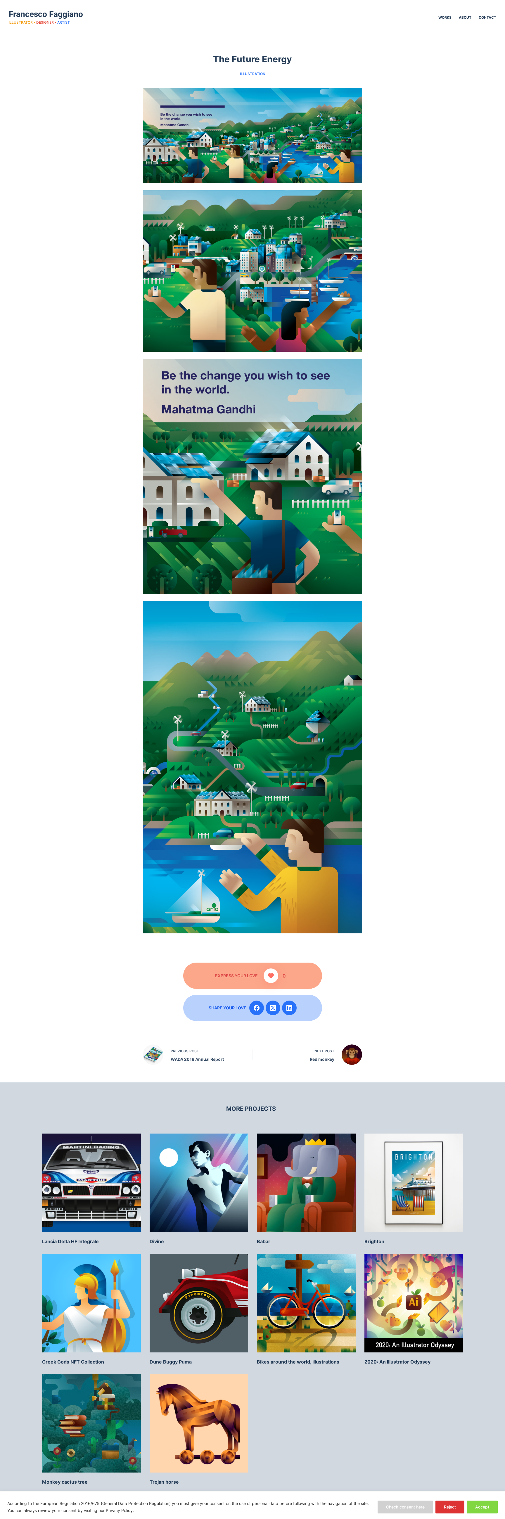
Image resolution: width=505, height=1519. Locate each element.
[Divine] (199, 1183)
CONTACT (487, 17)
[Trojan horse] (199, 1423)
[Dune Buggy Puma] (199, 1303)
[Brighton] (413, 1183)
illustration (252, 74)
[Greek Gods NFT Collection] (91, 1303)
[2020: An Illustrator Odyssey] (413, 1303)
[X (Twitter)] (273, 1008)
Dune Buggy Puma (171, 1362)
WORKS (445, 17)
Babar (263, 1241)
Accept (482, 1506)
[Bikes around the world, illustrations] (306, 1303)
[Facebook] (256, 1008)
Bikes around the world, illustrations (298, 1362)
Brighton (374, 1241)
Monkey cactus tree (65, 1482)
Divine (157, 1241)
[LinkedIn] (289, 1008)
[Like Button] (271, 975)
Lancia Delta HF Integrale (70, 1241)
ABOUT (465, 17)
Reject (450, 1506)
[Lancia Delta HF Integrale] (91, 1183)
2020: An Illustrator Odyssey (397, 1362)
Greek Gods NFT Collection (73, 1362)
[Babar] (306, 1183)
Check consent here (405, 1506)
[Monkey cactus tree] (91, 1423)
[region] (252, 1505)
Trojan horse (164, 1482)
